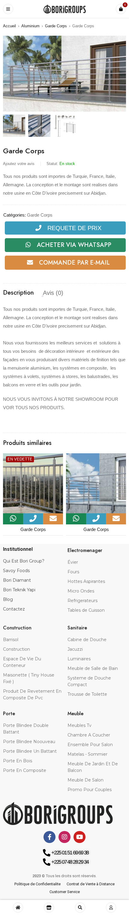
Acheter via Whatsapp (74, 245)
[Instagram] (64, 837)
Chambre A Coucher (89, 735)
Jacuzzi (75, 649)
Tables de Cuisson (86, 610)
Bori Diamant (17, 580)
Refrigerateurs (83, 600)
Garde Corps (56, 26)
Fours (73, 571)
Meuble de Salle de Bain (93, 668)
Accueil (9, 26)
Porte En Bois (17, 761)
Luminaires (79, 659)
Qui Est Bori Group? (23, 561)
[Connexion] (111, 907)
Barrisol (10, 639)
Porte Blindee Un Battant (30, 751)
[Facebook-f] (50, 837)
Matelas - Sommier (87, 754)
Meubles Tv (80, 725)
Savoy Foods (16, 570)
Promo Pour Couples (90, 789)
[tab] (18, 293)
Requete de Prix (74, 228)
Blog (8, 599)
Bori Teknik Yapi (19, 589)
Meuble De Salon (86, 780)
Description (18, 293)
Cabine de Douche (87, 639)
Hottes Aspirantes (86, 581)
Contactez (14, 609)
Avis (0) (53, 293)
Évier (73, 562)
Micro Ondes (81, 591)
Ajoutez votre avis (18, 163)
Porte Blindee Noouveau (29, 741)
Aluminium (30, 26)
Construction (16, 649)
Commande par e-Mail (74, 262)
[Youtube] (80, 837)
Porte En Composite (24, 770)
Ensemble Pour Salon (90, 744)
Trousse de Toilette (87, 694)
